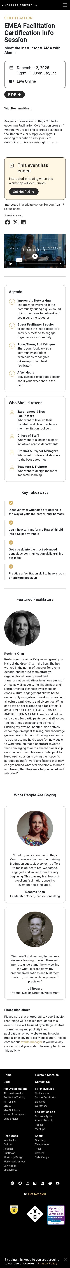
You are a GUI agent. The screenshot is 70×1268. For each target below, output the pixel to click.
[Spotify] (50, 1183)
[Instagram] (27, 1183)
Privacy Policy (47, 1263)
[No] (65, 1260)
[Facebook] (20, 1183)
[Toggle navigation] (65, 5)
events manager (31, 1042)
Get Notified (21, 192)
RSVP (12, 94)
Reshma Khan (21, 108)
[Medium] (35, 1183)
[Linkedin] (42, 1183)
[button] (7, 222)
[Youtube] (57, 1183)
